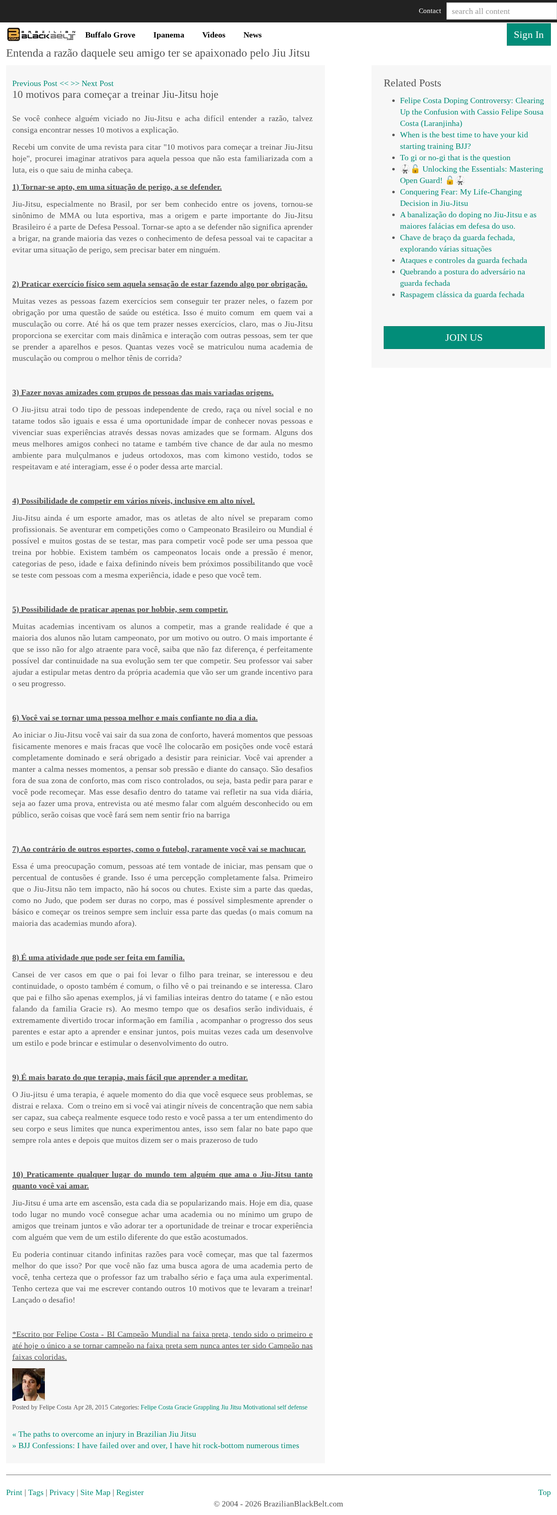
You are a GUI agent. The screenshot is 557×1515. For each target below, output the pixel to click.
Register (130, 1492)
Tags (36, 1492)
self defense (292, 1407)
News (252, 34)
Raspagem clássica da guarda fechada (462, 294)
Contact (430, 11)
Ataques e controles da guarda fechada (463, 260)
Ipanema (168, 34)
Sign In (529, 34)
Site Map (95, 1492)
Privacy (62, 1492)
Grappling (206, 1407)
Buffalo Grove (110, 34)
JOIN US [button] (464, 337)
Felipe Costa (157, 1407)
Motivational (259, 1407)
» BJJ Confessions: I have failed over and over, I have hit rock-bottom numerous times (155, 1445)
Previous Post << (40, 83)
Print (14, 1492)
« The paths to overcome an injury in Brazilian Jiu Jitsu (104, 1433)
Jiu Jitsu (231, 1407)
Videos (213, 34)
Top (544, 1492)
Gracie (183, 1407)
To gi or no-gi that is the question (455, 157)
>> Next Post (92, 83)
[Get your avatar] (28, 1383)
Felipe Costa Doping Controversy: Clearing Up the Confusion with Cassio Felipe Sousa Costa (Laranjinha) (472, 112)
